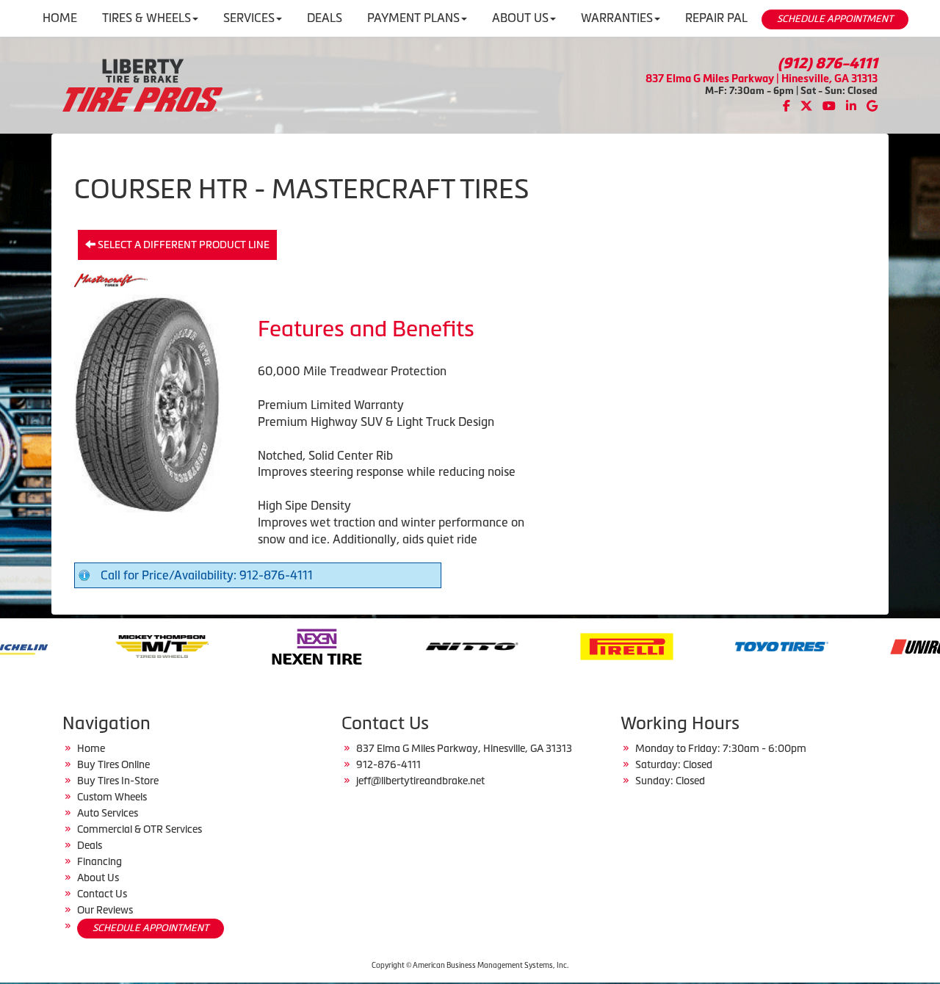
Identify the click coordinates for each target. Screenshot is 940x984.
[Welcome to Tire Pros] (142, 83)
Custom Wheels (112, 797)
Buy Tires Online (113, 764)
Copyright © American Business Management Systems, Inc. (470, 965)
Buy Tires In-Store (118, 780)
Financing (99, 861)
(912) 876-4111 (828, 63)
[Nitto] (402, 644)
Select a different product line (182, 244)
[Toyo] (712, 644)
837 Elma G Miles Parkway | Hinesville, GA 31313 (762, 78)
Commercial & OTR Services (139, 829)
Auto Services (107, 813)
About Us (98, 877)
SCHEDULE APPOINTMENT (835, 18)
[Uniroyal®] (867, 644)
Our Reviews (105, 910)
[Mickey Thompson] (93, 644)
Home (91, 748)
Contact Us (102, 894)
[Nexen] (247, 644)
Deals (89, 845)
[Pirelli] (557, 644)
